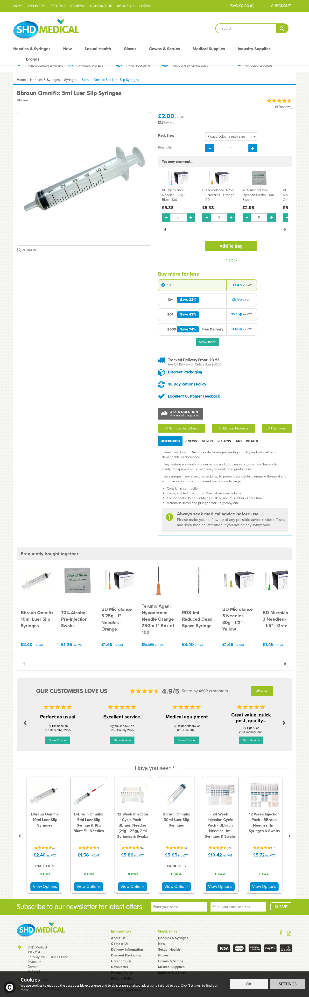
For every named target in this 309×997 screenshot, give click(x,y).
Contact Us (119, 943)
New (161, 943)
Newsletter (119, 967)
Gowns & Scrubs (170, 961)
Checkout (281, 5)
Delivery (207, 441)
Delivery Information (127, 949)
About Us (118, 938)
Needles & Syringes (173, 938)
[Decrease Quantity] (209, 148)
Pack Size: (166, 135)
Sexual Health (169, 949)
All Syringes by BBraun (181, 428)
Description (170, 441)
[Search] (282, 28)
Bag (234, 5)
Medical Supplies (171, 967)
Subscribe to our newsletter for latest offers (79, 907)
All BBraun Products (233, 428)
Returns (224, 441)
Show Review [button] (57, 740)
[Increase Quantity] (252, 148)
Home (18, 5)
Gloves (163, 955)
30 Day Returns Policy (187, 384)
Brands (32, 59)
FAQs (238, 441)
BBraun (22, 100)
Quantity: (165, 147)
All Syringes (277, 428)
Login (144, 5)
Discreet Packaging (185, 372)
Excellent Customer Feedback (194, 396)
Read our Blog (289, 933)
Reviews (77, 5)
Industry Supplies (254, 48)
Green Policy (121, 961)
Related (252, 441)
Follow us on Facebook (281, 933)
